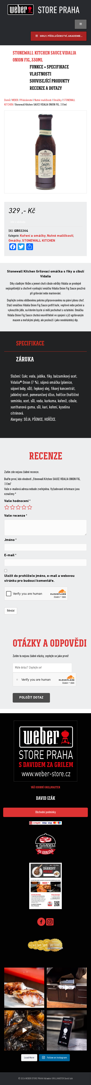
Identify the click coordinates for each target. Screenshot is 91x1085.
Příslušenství (26, 100)
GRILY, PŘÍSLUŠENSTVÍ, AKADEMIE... (61, 36)
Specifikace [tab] (30, 343)
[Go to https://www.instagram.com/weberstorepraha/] (50, 922)
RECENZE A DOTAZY (46, 88)
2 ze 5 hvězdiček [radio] (12, 507)
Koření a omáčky (33, 236)
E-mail (10, 555)
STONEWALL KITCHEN (38, 240)
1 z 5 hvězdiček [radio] (6, 507)
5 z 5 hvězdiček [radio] (29, 507)
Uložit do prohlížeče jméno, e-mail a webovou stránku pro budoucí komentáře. (39, 578)
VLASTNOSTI (40, 74)
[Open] (24, 988)
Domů (7, 100)
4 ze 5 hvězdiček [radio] (23, 507)
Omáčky (57, 100)
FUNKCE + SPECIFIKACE (49, 67)
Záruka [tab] (25, 359)
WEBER (15, 100)
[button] (45, 812)
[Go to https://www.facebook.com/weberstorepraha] (41, 922)
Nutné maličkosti (42, 100)
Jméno (10, 540)
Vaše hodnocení (17, 501)
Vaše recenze (15, 516)
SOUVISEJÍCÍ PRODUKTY (49, 81)
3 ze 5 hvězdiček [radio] (18, 507)
